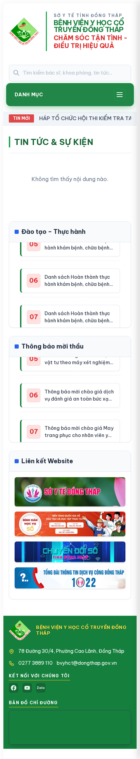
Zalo (41, 688)
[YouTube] (27, 688)
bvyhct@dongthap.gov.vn (87, 663)
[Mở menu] (119, 94)
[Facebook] (13, 688)
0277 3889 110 (35, 663)
